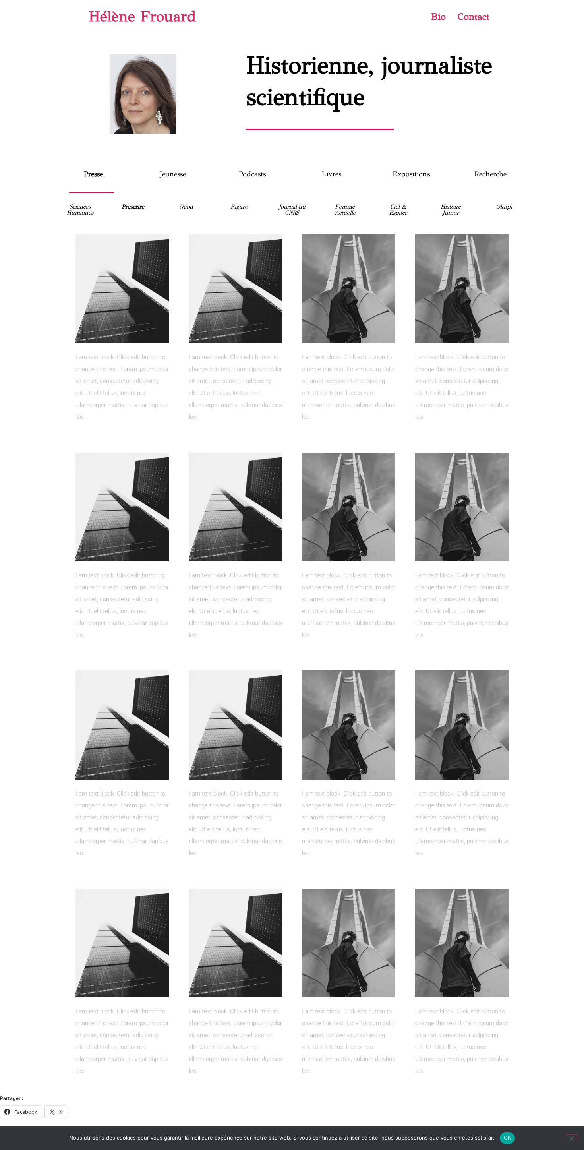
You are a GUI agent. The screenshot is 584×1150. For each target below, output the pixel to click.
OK (507, 1138)
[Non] (571, 1137)
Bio (438, 17)
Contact (473, 17)
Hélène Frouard (142, 16)
